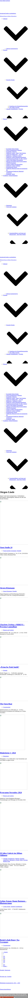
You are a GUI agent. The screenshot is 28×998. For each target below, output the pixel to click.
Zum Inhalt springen (5, 0)
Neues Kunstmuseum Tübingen (14, 150)
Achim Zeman (6, 906)
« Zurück (5, 952)
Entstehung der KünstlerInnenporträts (18, 106)
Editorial (17, 858)
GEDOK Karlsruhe (11, 163)
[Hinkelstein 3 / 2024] (12, 749)
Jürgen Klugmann (7, 588)
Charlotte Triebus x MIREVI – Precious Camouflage (12, 626)
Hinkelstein (9, 205)
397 (4, 964)
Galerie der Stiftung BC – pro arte (14, 154)
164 (4, 960)
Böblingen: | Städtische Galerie (13, 156)
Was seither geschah (14, 107)
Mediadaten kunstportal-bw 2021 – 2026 (10, 983)
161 (4, 956)
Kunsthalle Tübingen (11, 151)
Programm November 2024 (11, 792)
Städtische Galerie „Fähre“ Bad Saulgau (16, 153)
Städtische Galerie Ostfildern (13, 165)
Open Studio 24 (6, 547)
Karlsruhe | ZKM (10, 174)
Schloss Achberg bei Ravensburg (14, 164)
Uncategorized (6, 707)
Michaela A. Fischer (14, 860)
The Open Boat (6, 704)
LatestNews (6, 860)
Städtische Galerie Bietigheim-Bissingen (16, 157)
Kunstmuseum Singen (11, 167)
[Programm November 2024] (13, 789)
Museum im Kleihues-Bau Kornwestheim (16, 161)
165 (4, 962)
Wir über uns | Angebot (5, 976)
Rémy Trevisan (23, 860)
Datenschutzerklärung (5, 989)
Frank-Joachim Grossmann (9, 550)
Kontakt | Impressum (5, 970)
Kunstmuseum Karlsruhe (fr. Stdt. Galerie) (16, 158)
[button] (16, 33)
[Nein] (14, 997)
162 (4, 957)
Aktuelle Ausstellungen (9, 858)
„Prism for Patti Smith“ (9, 667)
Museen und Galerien (8, 630)
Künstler (19, 550)
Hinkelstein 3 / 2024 (8, 753)
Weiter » (5, 966)
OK (1, 997)
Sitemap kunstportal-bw (12, 48)
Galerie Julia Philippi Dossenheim (14, 160)
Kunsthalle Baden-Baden (12, 149)
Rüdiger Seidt (6, 861)
